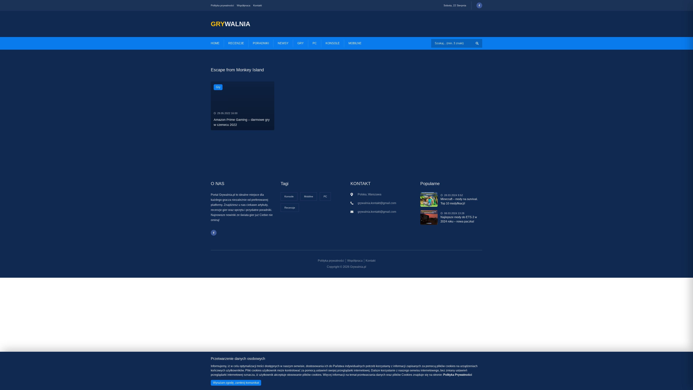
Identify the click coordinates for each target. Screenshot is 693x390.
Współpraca (243, 5)
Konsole (333, 43)
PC (315, 43)
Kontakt (257, 5)
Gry (300, 43)
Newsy (283, 43)
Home (215, 43)
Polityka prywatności (222, 5)
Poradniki (261, 43)
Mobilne (354, 43)
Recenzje (236, 43)
